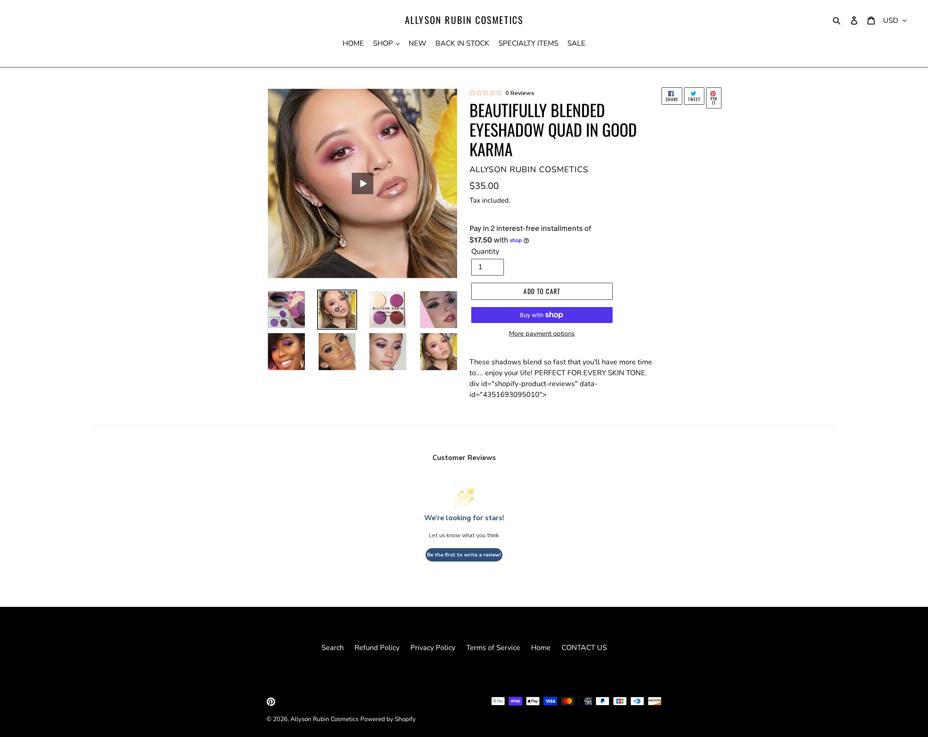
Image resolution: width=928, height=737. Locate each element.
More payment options (542, 333)
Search (333, 648)
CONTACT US (584, 648)
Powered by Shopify (388, 719)
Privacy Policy (432, 648)
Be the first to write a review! (464, 554)
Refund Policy (377, 648)
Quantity (485, 251)
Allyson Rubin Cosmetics (464, 19)
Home (541, 648)
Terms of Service (493, 648)
